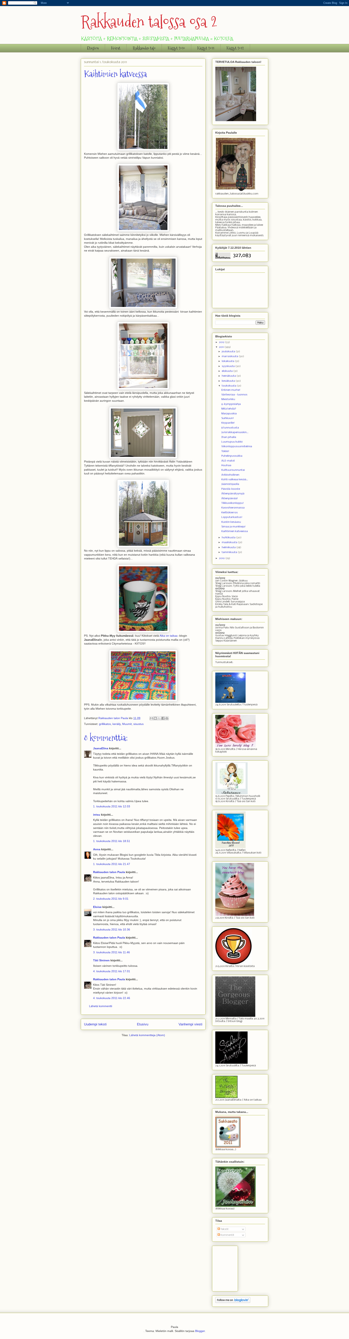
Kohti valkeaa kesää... (234, 479)
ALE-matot (228, 461)
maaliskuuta (230, 542)
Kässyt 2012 (235, 48)
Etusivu (93, 48)
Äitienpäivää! (229, 498)
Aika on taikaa (169, 635)
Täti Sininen (101, 960)
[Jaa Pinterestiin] (167, 718)
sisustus (138, 724)
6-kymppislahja (231, 404)
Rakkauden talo (144, 48)
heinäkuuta (229, 376)
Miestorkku (228, 399)
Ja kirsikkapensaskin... (234, 432)
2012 (222, 342)
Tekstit (224, 1229)
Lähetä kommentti (100, 1006)
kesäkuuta (228, 381)
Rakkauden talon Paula (109, 872)
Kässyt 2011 (205, 48)
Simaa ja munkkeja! (233, 526)
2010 (222, 558)
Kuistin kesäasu (231, 522)
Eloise (97, 907)
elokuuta (227, 371)
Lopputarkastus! (231, 517)
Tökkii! (225, 451)
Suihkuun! (227, 418)
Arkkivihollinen (230, 475)
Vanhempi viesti (190, 1024)
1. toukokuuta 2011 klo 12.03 (111, 806)
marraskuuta (230, 356)
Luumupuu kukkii (232, 442)
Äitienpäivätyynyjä (232, 493)
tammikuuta (230, 552)
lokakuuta (228, 361)
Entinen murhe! (230, 390)
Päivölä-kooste (230, 489)
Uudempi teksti (95, 1024)
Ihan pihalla (228, 437)
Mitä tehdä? (228, 409)
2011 (221, 347)
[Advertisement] (235, 1267)
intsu (96, 814)
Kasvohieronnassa (233, 507)
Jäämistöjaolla (230, 484)
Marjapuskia (229, 413)
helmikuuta (229, 547)
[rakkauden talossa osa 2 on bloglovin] (232, 1302)
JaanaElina (100, 748)
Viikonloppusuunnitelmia (236, 446)
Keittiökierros (229, 512)
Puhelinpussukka (231, 456)
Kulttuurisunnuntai (233, 470)
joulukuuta (229, 351)
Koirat (115, 48)
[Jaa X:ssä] (159, 718)
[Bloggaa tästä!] (155, 718)
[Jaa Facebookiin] (163, 718)
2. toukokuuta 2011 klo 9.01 (110, 898)
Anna (96, 849)
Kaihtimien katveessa (234, 531)
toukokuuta (229, 386)
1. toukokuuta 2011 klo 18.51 (111, 841)
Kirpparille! (228, 423)
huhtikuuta (229, 537)
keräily (116, 724)
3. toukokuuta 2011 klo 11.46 (111, 952)
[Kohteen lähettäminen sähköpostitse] (151, 718)
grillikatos (105, 724)
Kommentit (227, 1235)
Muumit (127, 724)
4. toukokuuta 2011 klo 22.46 (111, 998)
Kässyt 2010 (176, 48)
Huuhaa (226, 465)
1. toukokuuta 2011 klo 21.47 (111, 864)
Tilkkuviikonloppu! (232, 503)
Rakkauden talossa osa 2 (149, 21)
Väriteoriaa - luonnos (234, 394)
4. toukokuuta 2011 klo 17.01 (111, 971)
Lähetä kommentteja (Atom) (147, 1035)
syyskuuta (228, 366)
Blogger (200, 1331)
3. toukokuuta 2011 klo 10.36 (111, 929)
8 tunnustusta (230, 427)
